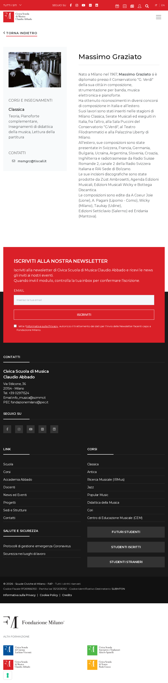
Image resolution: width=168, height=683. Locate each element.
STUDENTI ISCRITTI (126, 547)
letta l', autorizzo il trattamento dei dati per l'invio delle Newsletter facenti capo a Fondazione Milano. (84, 328)
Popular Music (97, 495)
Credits (67, 595)
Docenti (9, 487)
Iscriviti (84, 315)
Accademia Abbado (17, 480)
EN (163, 5)
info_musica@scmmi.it (29, 398)
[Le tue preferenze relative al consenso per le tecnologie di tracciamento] (8, 675)
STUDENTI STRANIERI (126, 562)
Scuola (8, 464)
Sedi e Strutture (15, 510)
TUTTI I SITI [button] (10, 5)
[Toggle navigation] (158, 17)
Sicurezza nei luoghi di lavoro (24, 554)
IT (156, 5)
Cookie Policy (49, 595)
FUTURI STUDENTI (126, 532)
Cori (90, 510)
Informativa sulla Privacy (42, 326)
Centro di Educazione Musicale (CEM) (114, 518)
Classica (16, 109)
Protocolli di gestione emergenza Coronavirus (37, 546)
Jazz (90, 487)
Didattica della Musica (103, 503)
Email (19, 291)
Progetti (9, 503)
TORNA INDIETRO (21, 33)
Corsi (6, 472)
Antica (91, 472)
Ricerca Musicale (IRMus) (105, 480)
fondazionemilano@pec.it (29, 402)
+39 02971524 (19, 393)
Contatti (9, 518)
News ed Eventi (15, 495)
